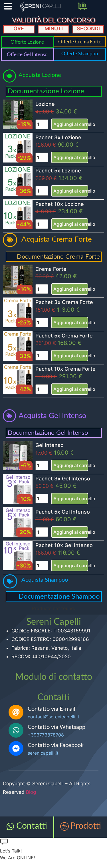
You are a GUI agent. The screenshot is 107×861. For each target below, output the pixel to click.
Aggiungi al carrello (70, 124)
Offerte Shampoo (79, 53)
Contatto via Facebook (56, 745)
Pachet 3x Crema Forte (64, 302)
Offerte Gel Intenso (27, 54)
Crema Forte (50, 269)
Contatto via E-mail (51, 709)
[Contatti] (10, 826)
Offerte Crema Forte (79, 41)
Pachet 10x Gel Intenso (64, 545)
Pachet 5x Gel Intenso (62, 512)
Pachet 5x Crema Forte (64, 336)
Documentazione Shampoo (59, 596)
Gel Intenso (49, 445)
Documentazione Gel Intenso (48, 433)
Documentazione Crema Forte (58, 257)
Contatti (31, 826)
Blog (31, 792)
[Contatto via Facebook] (16, 748)
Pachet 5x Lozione (58, 171)
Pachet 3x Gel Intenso (62, 479)
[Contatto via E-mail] (16, 712)
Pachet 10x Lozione (59, 204)
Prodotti (85, 826)
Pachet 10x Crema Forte (65, 369)
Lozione (45, 104)
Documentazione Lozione (46, 91)
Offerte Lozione (27, 42)
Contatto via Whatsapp (56, 727)
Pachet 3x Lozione (58, 137)
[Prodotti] (64, 826)
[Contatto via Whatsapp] (16, 730)
